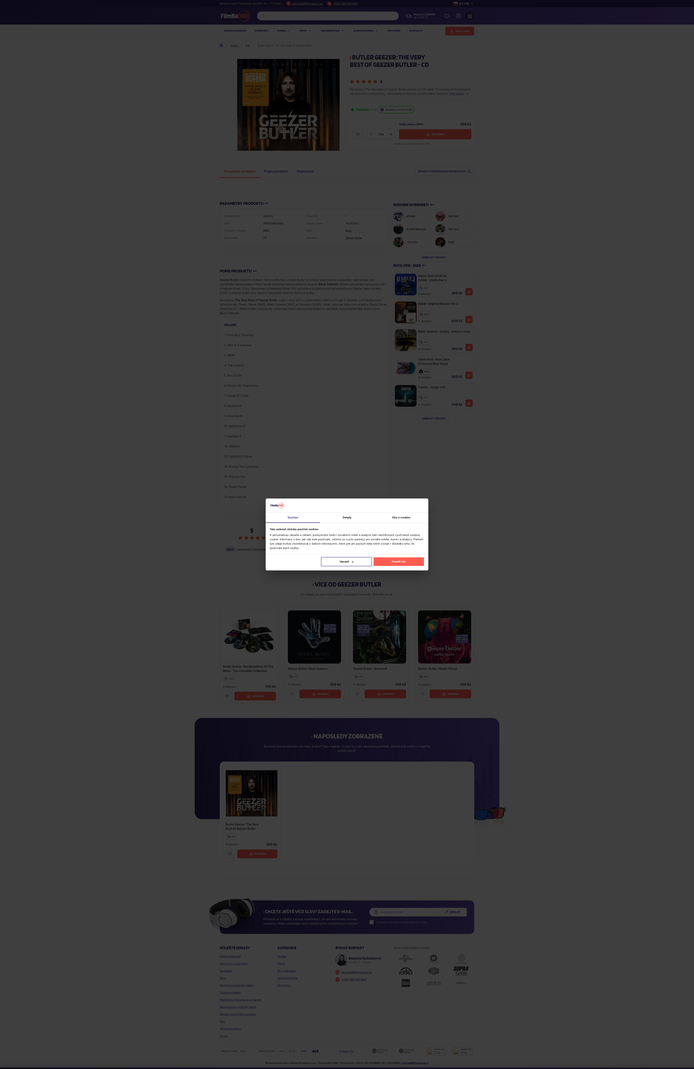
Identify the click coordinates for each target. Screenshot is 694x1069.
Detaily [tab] (347, 517)
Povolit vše (399, 561)
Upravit (344, 561)
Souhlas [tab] (293, 517)
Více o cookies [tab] (401, 517)
